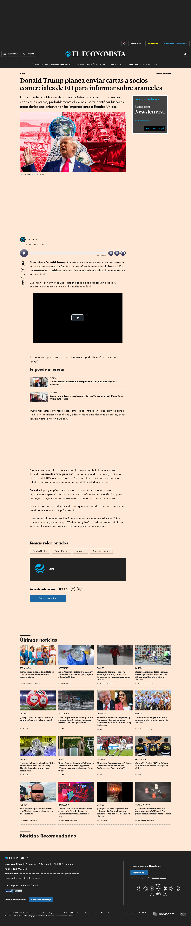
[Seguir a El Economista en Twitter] (145, 888)
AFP (35, 239)
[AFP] (23, 239)
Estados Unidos (40, 551)
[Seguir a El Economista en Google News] (152, 894)
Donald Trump (61, 551)
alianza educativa (117, 65)
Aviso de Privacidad (30, 873)
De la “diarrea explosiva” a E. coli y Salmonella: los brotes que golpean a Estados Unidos (75, 674)
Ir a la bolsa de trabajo (41, 899)
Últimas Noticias (40, 65)
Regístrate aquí (139, 872)
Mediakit (22, 869)
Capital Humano (142, 805)
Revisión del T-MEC (96, 65)
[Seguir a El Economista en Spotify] (165, 888)
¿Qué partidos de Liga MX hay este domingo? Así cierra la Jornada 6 (37, 718)
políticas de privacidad (158, 878)
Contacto (74, 873)
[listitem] (24, 253)
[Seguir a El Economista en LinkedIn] (152, 888)
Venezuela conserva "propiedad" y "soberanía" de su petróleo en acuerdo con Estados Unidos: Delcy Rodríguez (114, 721)
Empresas (24, 73)
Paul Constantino (28, 683)
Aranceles (80, 551)
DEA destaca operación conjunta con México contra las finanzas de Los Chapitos (37, 811)
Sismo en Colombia (74, 65)
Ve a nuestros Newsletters (143, 120)
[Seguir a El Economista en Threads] (158, 894)
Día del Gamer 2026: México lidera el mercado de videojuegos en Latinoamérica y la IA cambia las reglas (75, 812)
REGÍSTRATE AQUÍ (155, 128)
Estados (100, 668)
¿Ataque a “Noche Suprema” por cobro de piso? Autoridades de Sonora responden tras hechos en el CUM (113, 812)
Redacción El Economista (107, 683)
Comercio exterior (101, 551)
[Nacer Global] (13, 891)
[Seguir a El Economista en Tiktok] (165, 894)
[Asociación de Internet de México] (183, 914)
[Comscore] (164, 914)
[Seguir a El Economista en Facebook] (139, 888)
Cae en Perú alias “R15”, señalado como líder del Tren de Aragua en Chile (151, 766)
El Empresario (45, 864)
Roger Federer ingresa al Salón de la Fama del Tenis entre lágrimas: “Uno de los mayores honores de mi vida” (76, 767)
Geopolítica (55, 393)
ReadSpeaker (101, 255)
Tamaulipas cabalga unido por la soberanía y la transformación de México (151, 720)
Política (138, 668)
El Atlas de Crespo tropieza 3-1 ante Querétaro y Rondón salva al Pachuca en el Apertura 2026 (114, 766)
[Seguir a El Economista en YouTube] (158, 888)
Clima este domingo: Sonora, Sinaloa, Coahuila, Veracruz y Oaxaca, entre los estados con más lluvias (114, 676)
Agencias (37, 683)
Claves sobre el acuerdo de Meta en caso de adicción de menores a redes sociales (37, 674)
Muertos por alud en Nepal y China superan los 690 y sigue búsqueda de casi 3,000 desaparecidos (75, 720)
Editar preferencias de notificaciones (22, 878)
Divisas (156, 65)
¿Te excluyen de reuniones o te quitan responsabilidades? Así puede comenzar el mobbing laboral (153, 811)
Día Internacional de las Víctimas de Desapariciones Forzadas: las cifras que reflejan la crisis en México (152, 676)
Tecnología (25, 668)
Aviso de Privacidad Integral (55, 873)
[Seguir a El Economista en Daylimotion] (178, 888)
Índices (146, 65)
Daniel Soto (65, 683)
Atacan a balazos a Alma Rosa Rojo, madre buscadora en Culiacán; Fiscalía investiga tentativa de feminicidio (37, 767)
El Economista (30, 864)
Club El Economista (63, 864)
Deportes (24, 714)
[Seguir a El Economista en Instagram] (171, 888)
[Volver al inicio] (60, 858)
